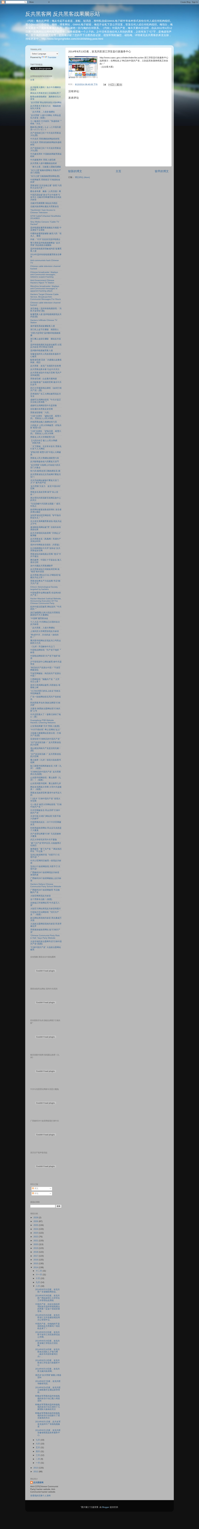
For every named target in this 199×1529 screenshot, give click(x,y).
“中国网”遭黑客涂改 (39, 618)
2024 (36, 1229)
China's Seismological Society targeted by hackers (44, 588)
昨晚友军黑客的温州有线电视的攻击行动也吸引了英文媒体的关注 (47, 1415)
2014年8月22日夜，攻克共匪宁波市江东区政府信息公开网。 (47, 1334)
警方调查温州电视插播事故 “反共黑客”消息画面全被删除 (45, 244)
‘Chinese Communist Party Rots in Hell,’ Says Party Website (45, 936)
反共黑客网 (38, 1482)
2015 (36, 1263)
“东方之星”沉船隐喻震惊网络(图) (45, 176)
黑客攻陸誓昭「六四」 (40, 412)
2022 (36, 1237)
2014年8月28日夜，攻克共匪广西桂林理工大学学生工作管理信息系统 (47, 1298)
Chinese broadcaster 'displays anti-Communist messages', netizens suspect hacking (44, 274)
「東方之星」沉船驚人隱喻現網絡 (45, 167)
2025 (36, 1225)
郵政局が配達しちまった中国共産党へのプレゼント (45, 128)
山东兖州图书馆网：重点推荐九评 (45, 783)
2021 (36, 1241)
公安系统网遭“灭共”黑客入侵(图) (45, 726)
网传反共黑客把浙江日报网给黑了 (45, 93)
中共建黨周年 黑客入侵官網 (42, 160)
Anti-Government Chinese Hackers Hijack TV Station (42, 281)
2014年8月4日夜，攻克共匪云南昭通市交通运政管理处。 (48, 1389)
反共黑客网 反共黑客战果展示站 (62, 14)
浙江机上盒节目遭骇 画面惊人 (44, 329)
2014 (36, 1267)
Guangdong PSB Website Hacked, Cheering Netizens (43, 721)
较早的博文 (162, 171)
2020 (36, 1244)
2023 (36, 1233)
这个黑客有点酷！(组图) (41, 899)
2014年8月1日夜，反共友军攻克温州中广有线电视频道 (48, 1424)
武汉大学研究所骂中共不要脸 (43, 840)
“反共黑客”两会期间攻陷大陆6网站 (45, 102)
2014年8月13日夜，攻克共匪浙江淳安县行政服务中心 (47, 1362)
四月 (38, 1451)
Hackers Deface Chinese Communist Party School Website (45, 885)
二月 (38, 1459)
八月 (38, 1286)
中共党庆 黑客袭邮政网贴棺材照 (44, 139)
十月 (38, 1278)
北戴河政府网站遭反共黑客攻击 (44, 206)
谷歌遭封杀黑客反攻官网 (41, 409)
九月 (38, 1282)
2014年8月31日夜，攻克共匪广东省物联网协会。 (47, 1290)
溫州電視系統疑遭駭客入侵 (42, 326)
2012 (36, 1471)
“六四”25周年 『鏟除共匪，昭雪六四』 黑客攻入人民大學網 (45, 417)
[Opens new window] (82, 67)
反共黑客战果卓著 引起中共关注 (44, 369)
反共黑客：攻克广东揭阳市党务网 (45, 366)
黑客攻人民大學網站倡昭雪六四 (44, 458)
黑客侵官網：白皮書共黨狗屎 (43, 379)
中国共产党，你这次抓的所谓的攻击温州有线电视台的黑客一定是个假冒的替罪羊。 (47, 1307)
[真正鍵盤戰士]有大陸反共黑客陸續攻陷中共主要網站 (45, 614)
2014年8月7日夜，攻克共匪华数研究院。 (48, 1382)
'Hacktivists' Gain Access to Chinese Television (42, 211)
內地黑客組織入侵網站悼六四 (43, 422)
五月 (38, 1447)
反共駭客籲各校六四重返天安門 (44, 461)
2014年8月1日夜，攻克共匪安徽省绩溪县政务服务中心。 (48, 1432)
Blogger (105, 1507)
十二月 (39, 1271)
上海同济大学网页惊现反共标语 (44, 631)
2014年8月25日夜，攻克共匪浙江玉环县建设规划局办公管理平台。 (47, 1317)
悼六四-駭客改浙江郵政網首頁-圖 (45, 471)
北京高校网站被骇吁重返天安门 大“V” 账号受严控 (44, 481)
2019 (36, 1248)
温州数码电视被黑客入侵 (41, 350)
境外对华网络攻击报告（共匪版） (45, 545)
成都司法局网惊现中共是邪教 (43, 405)
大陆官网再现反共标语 (40, 896)
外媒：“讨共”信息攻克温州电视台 (45, 239)
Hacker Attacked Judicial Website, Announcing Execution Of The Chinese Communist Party (45, 601)
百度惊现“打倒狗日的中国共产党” (45, 739)
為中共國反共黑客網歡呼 (41, 566)
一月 (38, 1463)
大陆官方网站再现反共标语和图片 (45, 909)
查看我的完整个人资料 (40, 1496)
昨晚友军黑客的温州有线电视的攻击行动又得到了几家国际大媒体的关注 (47, 1407)
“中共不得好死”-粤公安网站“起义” (45, 730)
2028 (36, 1217)
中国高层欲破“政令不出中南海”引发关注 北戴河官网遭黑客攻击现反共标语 (45, 197)
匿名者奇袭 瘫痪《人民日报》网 (45, 191)
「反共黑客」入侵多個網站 (42, 112)
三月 (38, 1455)
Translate (52, 57)
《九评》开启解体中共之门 (42, 647)
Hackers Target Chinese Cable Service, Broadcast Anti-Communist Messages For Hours (45, 296)
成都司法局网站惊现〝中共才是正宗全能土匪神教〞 (45, 401)
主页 (118, 171)
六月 (38, 1444)
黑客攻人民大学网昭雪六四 (42, 437)
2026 (36, 1221)
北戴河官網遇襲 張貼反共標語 (43, 203)
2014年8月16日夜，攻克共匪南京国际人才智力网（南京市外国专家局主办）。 (47, 1353)
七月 (38, 1440)
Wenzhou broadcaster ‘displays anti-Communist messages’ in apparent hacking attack (44, 288)
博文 (36, 1188)
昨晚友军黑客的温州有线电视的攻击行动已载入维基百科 (47, 1398)
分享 (32, 80)
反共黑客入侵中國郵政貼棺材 (43, 163)
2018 (36, 1252)
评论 (36, 1193)
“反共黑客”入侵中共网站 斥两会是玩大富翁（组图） (45, 116)
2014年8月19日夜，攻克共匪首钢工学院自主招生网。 (47, 1343)
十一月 (39, 1275)
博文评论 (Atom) (82, 177)
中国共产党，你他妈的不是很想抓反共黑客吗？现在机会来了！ (47, 1326)
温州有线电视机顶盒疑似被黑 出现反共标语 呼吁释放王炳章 (45, 346)
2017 (36, 1256)
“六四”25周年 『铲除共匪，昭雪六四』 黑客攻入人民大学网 (45, 432)
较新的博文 (75, 171)
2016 (36, 1260)
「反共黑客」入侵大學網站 (42, 628)
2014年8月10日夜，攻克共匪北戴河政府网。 (47, 1370)
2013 (36, 1468)
